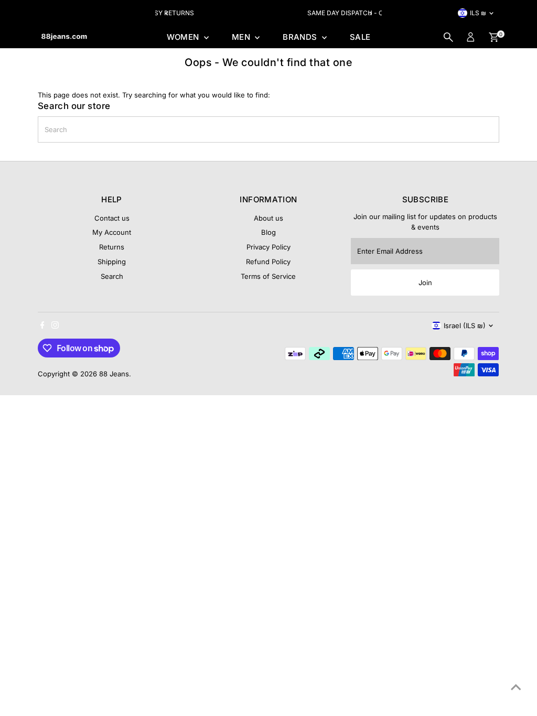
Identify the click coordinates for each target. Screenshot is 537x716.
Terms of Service (268, 276)
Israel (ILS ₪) (465, 325)
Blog (268, 232)
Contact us (112, 218)
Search (112, 276)
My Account (111, 232)
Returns (111, 247)
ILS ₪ (478, 13)
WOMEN (184, 37)
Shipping (112, 261)
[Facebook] (42, 326)
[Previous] (167, 13)
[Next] (370, 13)
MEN (242, 37)
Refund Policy (268, 261)
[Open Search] (448, 37)
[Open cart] (493, 37)
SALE (360, 37)
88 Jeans (114, 374)
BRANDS (301, 37)
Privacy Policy (268, 247)
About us (268, 218)
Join (425, 282)
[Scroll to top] (516, 687)
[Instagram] (55, 326)
